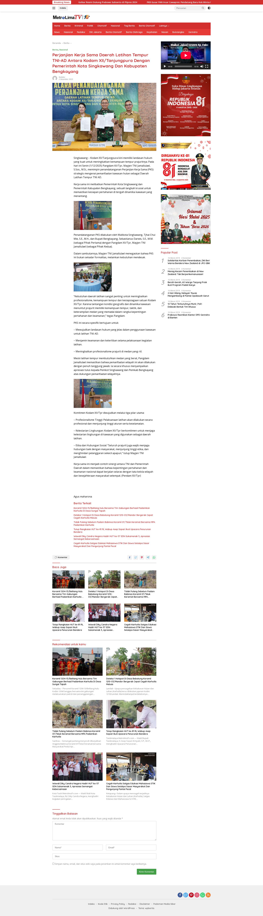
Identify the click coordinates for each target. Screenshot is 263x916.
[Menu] (54, 8)
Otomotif (102, 25)
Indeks (63, 8)
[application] (186, 55)
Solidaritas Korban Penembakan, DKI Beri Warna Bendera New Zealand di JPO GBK (189, 262)
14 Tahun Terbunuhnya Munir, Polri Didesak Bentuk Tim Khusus (185, 305)
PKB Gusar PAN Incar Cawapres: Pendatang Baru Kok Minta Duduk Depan (145, 2)
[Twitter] (185, 895)
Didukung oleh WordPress (122, 908)
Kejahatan (152, 32)
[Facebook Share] (129, 557)
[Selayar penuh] (206, 66)
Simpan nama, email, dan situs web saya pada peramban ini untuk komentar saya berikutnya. (101, 863)
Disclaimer (145, 904)
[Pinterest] (191, 895)
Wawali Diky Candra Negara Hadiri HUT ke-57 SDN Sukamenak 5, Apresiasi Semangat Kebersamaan (112, 537)
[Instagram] (197, 895)
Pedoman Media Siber (164, 904)
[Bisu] (201, 66)
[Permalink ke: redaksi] (54, 78)
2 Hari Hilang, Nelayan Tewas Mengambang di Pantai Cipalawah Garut (188, 294)
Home (57, 25)
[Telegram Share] (148, 557)
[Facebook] (180, 895)
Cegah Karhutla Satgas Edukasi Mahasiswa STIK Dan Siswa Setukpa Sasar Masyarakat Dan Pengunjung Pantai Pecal (111, 544)
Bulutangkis (178, 32)
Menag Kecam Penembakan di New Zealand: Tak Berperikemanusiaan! (186, 273)
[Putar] (164, 66)
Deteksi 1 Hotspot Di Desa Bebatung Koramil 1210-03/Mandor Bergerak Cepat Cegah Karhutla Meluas (113, 516)
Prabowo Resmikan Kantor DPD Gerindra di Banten (189, 316)
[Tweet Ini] (135, 557)
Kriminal (79, 25)
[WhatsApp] (202, 895)
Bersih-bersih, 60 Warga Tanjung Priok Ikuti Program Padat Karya (187, 283)
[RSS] (208, 895)
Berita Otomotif (147, 25)
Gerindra (192, 32)
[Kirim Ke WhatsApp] (154, 557)
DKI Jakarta (95, 32)
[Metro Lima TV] (71, 16)
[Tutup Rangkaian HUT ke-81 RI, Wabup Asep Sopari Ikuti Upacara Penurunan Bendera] (68, 613)
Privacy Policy (118, 904)
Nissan (164, 32)
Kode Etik (103, 904)
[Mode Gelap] (209, 8)
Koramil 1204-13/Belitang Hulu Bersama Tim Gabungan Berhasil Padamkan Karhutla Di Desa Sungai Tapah (112, 509)
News (57, 32)
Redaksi (81, 32)
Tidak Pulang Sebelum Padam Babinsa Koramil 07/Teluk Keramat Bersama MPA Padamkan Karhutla (114, 523)
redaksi (62, 77)
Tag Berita (129, 25)
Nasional (115, 25)
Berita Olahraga (134, 32)
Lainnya (163, 25)
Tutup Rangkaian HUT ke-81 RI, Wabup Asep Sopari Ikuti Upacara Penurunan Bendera (112, 530)
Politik (90, 25)
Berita (67, 25)
